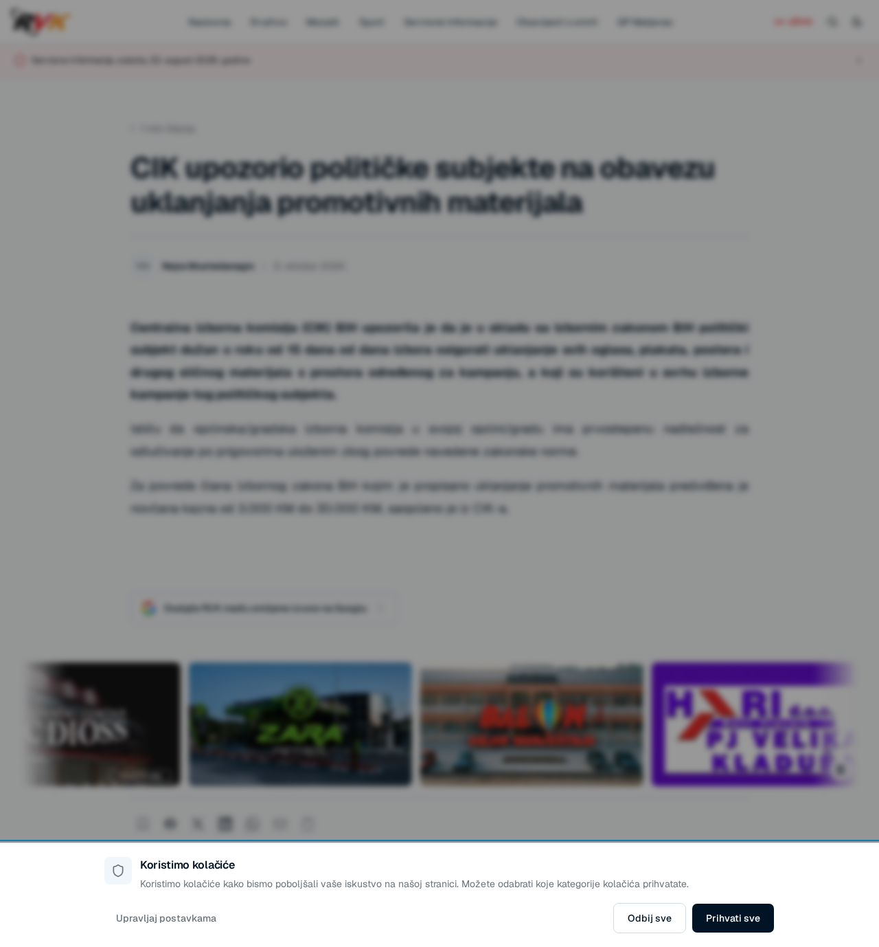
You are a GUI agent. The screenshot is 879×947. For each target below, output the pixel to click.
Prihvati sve (733, 918)
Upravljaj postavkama (166, 918)
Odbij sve (650, 918)
